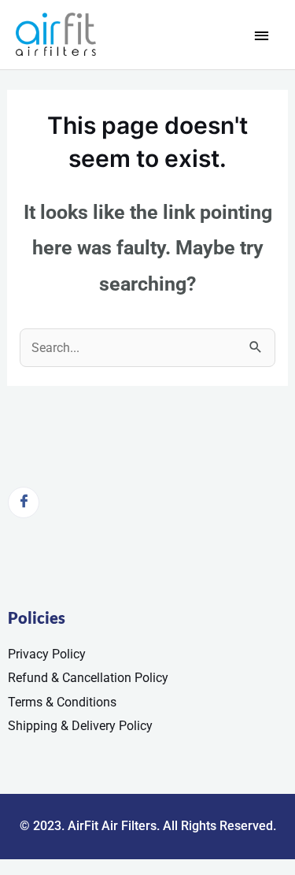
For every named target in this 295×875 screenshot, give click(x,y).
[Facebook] (23, 502)
